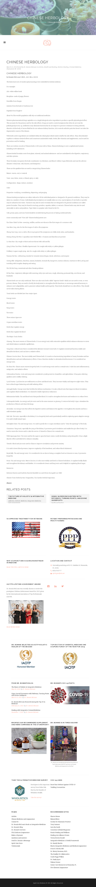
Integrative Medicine (34, 501)
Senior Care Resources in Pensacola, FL (63, 865)
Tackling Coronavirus (57, 787)
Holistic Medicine (21, 501)
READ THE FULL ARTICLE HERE (18, 567)
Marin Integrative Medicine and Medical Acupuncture (68, 846)
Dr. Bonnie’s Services (18, 830)
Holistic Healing (63, 67)
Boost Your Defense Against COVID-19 (62, 784)
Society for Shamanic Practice (60, 822)
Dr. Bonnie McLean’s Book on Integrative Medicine (28, 824)
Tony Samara (55, 824)
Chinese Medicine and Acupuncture (23, 819)
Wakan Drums (55, 862)
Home (37, 22)
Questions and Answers (19, 838)
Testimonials (15, 846)
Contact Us (14, 822)
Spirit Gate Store (16, 843)
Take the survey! (36, 797)
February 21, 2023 (17, 706)
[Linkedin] (56, 586)
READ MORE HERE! (13, 627)
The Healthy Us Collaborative (59, 854)
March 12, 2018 (12, 67)
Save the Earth (55, 827)
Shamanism (10, 69)
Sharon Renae (55, 816)
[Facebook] (49, 586)
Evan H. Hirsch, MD (57, 848)
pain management (14, 503)
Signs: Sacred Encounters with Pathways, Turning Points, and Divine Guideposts (69, 498)
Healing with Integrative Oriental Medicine (25, 710)
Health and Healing (50, 67)
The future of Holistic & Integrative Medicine (26, 687)
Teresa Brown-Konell (57, 838)
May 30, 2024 (15, 689)
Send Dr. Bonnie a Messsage (20, 840)
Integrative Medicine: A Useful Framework (64, 840)
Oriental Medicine (75, 67)
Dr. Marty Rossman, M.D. (58, 851)
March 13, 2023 (16, 697)
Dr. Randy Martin (56, 843)
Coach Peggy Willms (57, 857)
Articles (43, 22)
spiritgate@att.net (59, 573)
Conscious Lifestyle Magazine (60, 830)
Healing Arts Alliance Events (59, 835)
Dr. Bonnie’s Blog (17, 827)
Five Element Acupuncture (59, 867)
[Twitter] (63, 586)
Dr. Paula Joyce (55, 859)
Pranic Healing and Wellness (59, 832)
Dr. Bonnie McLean (30, 67)
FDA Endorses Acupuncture (20, 832)
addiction (11, 501)
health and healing (58, 503)
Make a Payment (17, 835)
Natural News (54, 819)
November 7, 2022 (17, 712)
